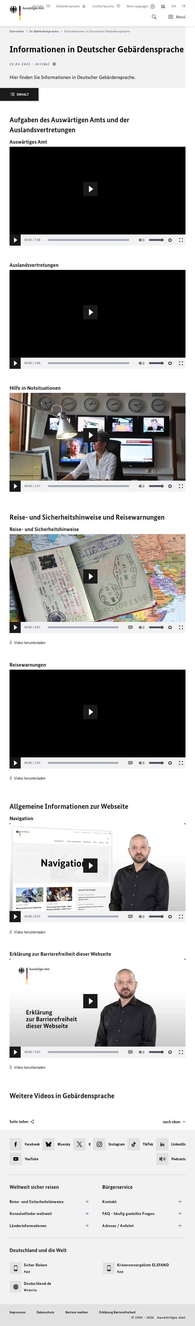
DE (163, 6)
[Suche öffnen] (152, 14)
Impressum (17, 1312)
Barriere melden (76, 1312)
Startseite (17, 31)
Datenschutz (45, 1312)
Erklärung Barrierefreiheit (117, 1312)
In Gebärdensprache (43, 31)
